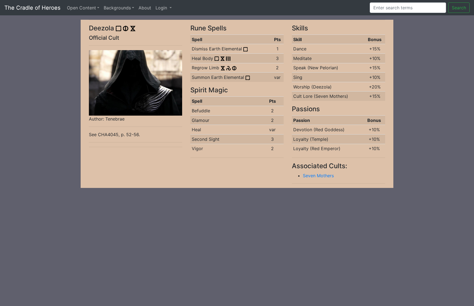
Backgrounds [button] (117, 7)
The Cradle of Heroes (32, 7)
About (145, 7)
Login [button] (162, 7)
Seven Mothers (318, 175)
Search (459, 7)
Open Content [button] (81, 7)
